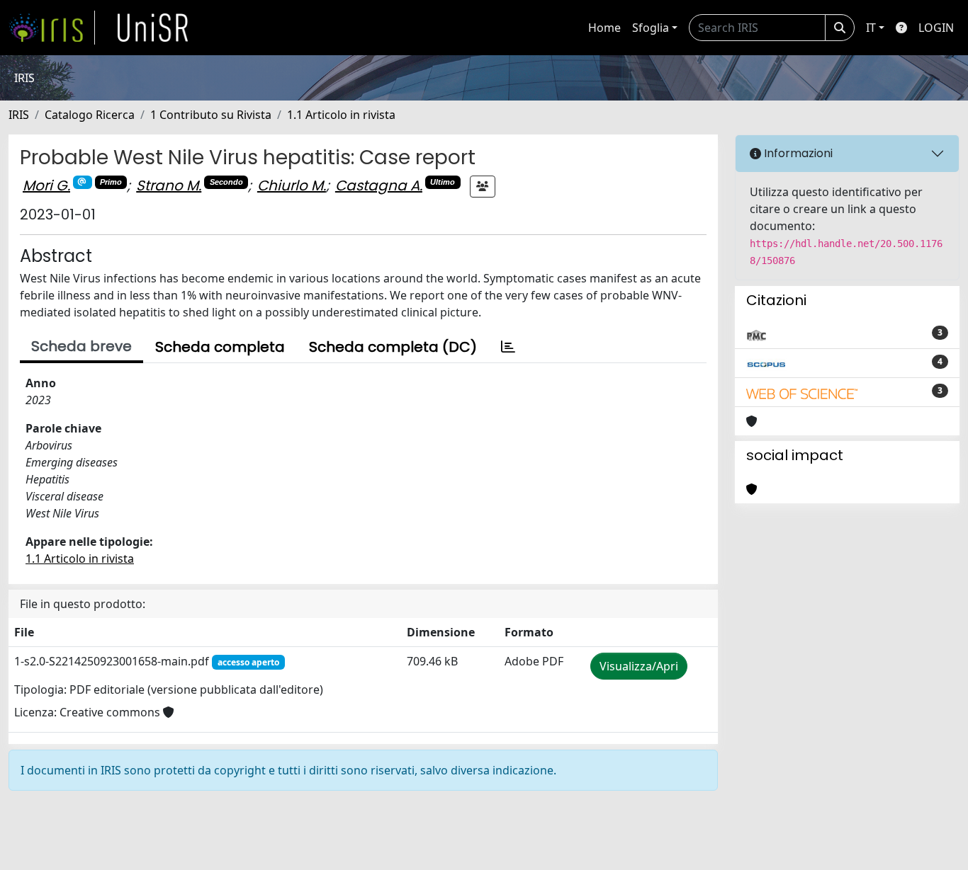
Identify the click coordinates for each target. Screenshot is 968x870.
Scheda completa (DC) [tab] (393, 347)
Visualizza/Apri (639, 666)
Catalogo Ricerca (90, 114)
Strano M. (168, 185)
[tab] (508, 347)
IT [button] (871, 27)
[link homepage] (52, 28)
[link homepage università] (153, 28)
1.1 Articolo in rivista (341, 114)
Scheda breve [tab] (81, 346)
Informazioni (797, 153)
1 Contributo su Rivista (210, 114)
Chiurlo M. (291, 185)
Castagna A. (378, 185)
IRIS (19, 114)
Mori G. (46, 185)
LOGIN (936, 27)
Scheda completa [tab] (220, 347)
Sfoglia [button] (650, 27)
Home (604, 27)
